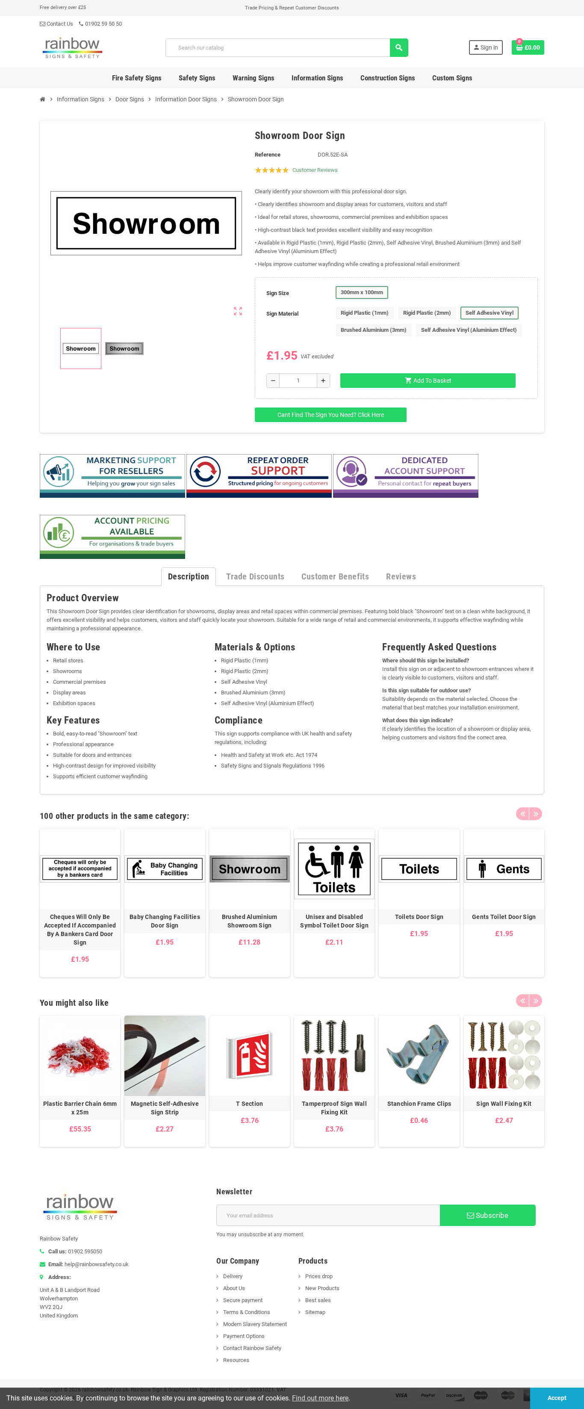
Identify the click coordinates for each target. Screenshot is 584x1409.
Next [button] (535, 813)
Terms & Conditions (246, 1312)
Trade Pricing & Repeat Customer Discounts (292, 8)
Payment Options (243, 1336)
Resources (235, 1360)
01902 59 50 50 (100, 24)
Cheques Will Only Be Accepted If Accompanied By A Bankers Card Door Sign (80, 929)
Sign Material (282, 313)
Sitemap (314, 1312)
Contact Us (59, 24)
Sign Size (277, 293)
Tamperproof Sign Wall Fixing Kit (334, 1108)
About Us (233, 1288)
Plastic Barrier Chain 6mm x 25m (80, 1108)
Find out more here (320, 1398)
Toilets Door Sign (419, 916)
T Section (249, 1103)
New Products (321, 1288)
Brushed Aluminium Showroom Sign (249, 921)
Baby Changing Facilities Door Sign (165, 921)
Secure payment (242, 1300)
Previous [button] (522, 813)
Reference (267, 154)
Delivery (232, 1276)
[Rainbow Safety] (72, 47)
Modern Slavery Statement (254, 1324)
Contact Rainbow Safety (251, 1348)
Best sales (317, 1300)
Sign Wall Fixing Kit (503, 1103)
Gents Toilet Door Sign (504, 916)
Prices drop (318, 1276)
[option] (80, 903)
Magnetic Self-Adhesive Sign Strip (165, 1108)
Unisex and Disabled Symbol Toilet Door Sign (334, 921)
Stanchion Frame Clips (419, 1103)
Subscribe (491, 1215)
